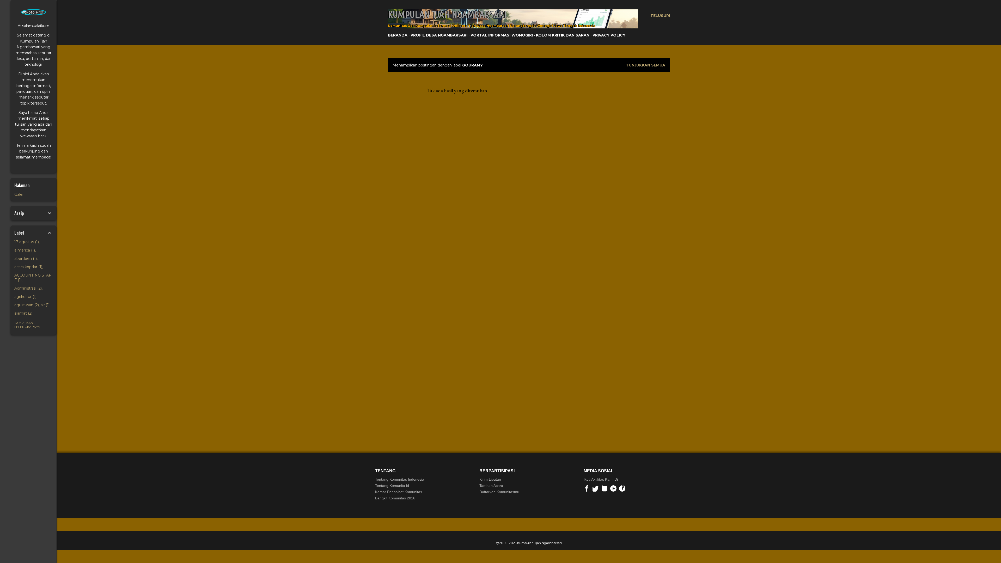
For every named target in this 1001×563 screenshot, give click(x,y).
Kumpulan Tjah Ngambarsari (447, 14)
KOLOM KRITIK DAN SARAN (562, 35)
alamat (22, 313)
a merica (24, 250)
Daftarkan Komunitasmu (499, 492)
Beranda (397, 35)
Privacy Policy (609, 35)
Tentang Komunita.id (392, 486)
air (45, 305)
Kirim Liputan (490, 479)
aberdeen (25, 258)
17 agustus (26, 242)
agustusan (26, 305)
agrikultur (24, 296)
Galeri (19, 194)
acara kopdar (27, 267)
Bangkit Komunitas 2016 (395, 498)
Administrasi (27, 288)
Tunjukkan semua (645, 65)
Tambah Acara (491, 486)
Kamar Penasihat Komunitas (398, 492)
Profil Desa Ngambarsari (439, 35)
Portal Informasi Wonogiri (502, 35)
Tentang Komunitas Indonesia (399, 479)
